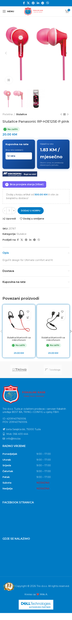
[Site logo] (36, 11)
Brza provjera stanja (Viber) (25, 184)
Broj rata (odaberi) (14, 150)
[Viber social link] (47, 3)
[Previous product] (61, 114)
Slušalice (21, 114)
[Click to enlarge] (9, 80)
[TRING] (19, 369)
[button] (28, 317)
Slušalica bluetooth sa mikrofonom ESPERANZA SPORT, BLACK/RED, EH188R (19, 341)
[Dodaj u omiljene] (28, 312)
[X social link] (28, 3)
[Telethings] (52, 369)
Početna (8, 114)
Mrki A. (44, 594)
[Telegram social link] (42, 3)
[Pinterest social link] (33, 3)
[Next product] (67, 114)
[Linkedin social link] (38, 3)
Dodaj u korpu (30, 210)
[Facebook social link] (24, 3)
